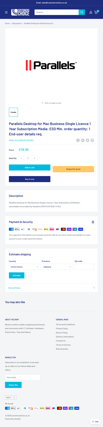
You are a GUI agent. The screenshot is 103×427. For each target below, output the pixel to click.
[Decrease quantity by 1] (21, 158)
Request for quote (73, 169)
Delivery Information (65, 336)
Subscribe (13, 385)
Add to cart (30, 167)
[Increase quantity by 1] (34, 158)
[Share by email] (92, 140)
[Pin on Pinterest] (83, 140)
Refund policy (62, 349)
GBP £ (8, 397)
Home (7, 23)
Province (46, 261)
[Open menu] (6, 12)
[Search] (82, 12)
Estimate (17, 275)
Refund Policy (14, 288)
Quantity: (13, 158)
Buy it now (29, 179)
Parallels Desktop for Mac (21, 140)
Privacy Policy (62, 328)
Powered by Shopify (13, 419)
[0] (95, 12)
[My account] (91, 12)
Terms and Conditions (65, 324)
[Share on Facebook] (78, 140)
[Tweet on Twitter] (87, 140)
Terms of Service (63, 345)
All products (16, 23)
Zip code (78, 261)
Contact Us (61, 340)
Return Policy (62, 332)
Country (12, 261)
